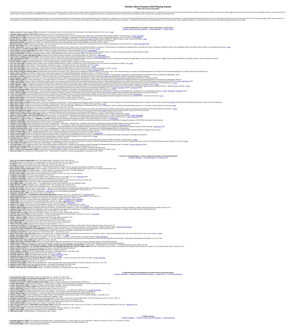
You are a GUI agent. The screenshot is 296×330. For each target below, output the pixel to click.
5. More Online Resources (174, 274)
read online (140, 36)
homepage (139, 115)
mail (231, 12)
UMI (89, 39)
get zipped (134, 88)
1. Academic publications (135, 157)
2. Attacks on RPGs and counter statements (135, 29)
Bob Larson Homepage (124, 227)
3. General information (155, 29)
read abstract (138, 37)
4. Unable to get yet (168, 29)
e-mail (112, 32)
